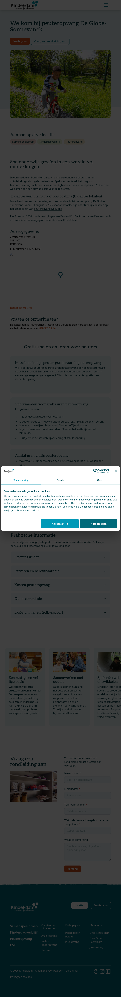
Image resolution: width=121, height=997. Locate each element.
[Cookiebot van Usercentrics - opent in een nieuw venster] (95, 471)
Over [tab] (100, 480)
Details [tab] (60, 480)
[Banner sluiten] (116, 471)
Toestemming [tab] (21, 480)
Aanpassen (58, 523)
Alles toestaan (99, 523)
